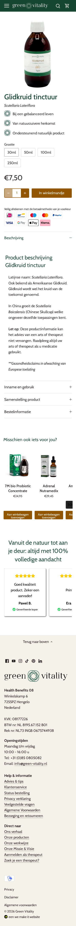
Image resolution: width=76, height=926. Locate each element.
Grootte (9, 144)
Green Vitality (24, 911)
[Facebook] (7, 660)
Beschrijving (13, 238)
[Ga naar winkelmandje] (67, 6)
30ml (11, 152)
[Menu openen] (6, 5)
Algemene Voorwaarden (22, 810)
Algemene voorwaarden (20, 905)
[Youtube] (13, 660)
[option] (38, 54)
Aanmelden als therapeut (23, 854)
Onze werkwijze (16, 843)
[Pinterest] (33, 660)
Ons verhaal (13, 831)
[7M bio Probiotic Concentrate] (18, 465)
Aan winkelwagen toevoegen (18, 516)
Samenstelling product (22, 399)
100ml (46, 152)
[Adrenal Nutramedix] (49, 465)
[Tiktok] (27, 660)
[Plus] (25, 193)
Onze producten (16, 837)
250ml (12, 163)
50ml (28, 152)
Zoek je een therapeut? (21, 860)
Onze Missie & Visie (19, 849)
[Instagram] (20, 660)
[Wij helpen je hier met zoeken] (57, 6)
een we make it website (24, 917)
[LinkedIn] (40, 660)
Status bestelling (17, 793)
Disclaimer (11, 897)
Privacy (9, 889)
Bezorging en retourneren (23, 816)
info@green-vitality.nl (30, 763)
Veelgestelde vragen (19, 804)
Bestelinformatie (17, 411)
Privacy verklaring (17, 798)
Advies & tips (13, 781)
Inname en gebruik (19, 387)
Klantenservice (15, 787)
